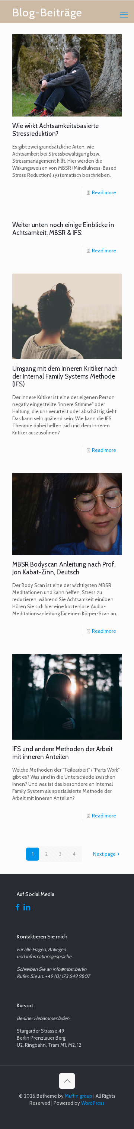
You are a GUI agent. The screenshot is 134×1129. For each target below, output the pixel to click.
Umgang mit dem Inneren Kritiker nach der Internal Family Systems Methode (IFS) (65, 376)
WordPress (93, 1103)
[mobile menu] (124, 15)
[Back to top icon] (67, 1081)
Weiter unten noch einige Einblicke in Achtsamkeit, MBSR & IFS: (63, 228)
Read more (104, 192)
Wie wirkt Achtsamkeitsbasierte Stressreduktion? (55, 129)
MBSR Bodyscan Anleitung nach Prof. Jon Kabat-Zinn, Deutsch (63, 568)
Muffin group (78, 1096)
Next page (104, 854)
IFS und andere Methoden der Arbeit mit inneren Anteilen (62, 752)
